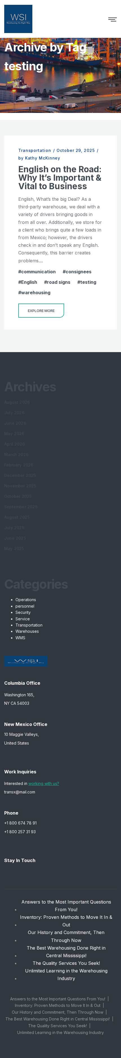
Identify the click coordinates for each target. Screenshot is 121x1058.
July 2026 (14, 412)
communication (38, 271)
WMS (20, 637)
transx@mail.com (19, 791)
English (29, 282)
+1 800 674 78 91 (20, 823)
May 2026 (14, 433)
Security (23, 612)
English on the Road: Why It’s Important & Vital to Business (60, 177)
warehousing (35, 292)
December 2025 (20, 475)
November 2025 (20, 485)
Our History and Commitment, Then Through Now (66, 936)
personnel (24, 606)
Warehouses (27, 631)
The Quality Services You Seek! (66, 963)
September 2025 (20, 506)
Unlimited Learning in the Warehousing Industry (66, 974)
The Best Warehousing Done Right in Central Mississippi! (66, 951)
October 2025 (18, 496)
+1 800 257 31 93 (20, 831)
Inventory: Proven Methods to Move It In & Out (66, 921)
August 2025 (17, 517)
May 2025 (14, 548)
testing (88, 282)
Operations (25, 599)
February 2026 (18, 465)
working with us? (43, 783)
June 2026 (15, 423)
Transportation (34, 150)
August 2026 (17, 402)
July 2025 (14, 527)
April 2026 (14, 444)
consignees (78, 271)
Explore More (41, 310)
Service (22, 618)
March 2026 (16, 454)
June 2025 (15, 538)
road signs (58, 282)
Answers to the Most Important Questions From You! (66, 905)
